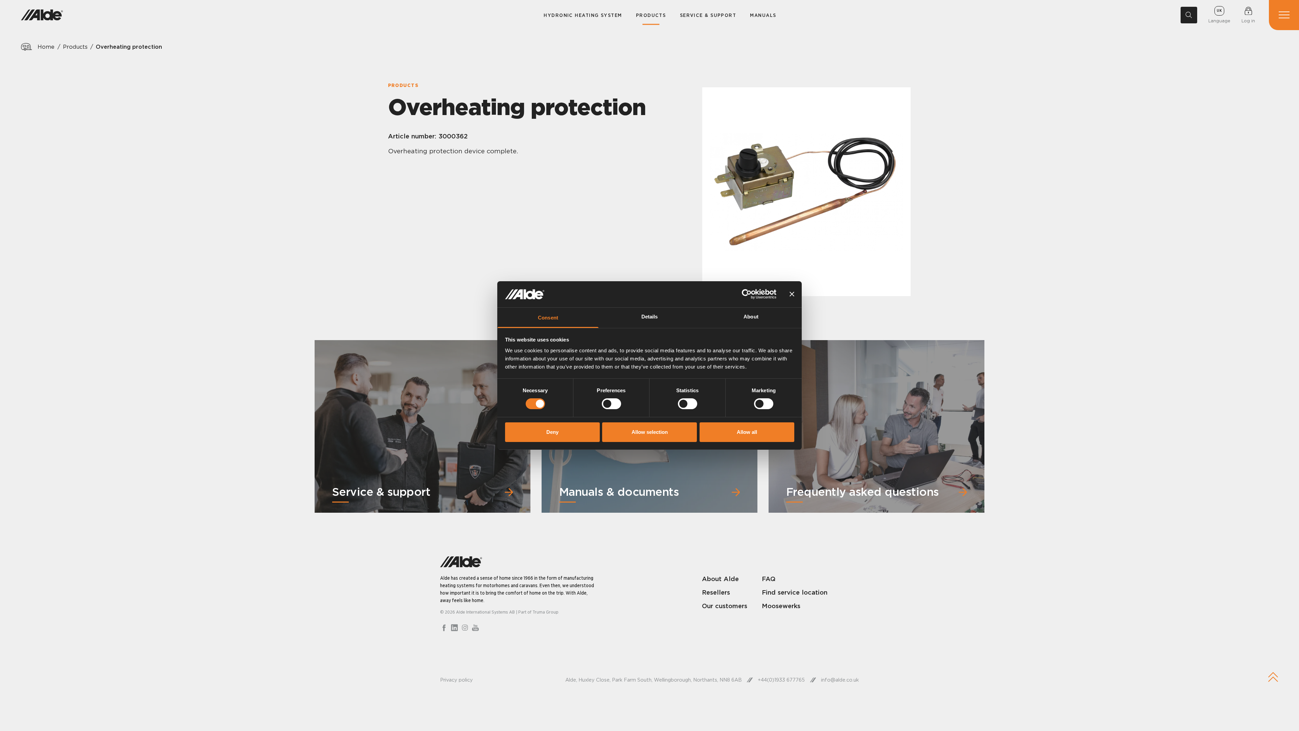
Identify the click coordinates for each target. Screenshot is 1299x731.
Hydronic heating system (583, 15)
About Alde (720, 579)
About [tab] (751, 316)
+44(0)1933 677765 (781, 680)
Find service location (794, 592)
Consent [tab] (548, 317)
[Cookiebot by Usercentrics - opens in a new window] (746, 294)
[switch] (611, 403)
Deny (552, 432)
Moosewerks (781, 606)
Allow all (747, 432)
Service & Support (708, 15)
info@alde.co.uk (840, 680)
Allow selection (650, 432)
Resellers (716, 592)
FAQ (768, 579)
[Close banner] (792, 294)
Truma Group (545, 612)
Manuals (763, 15)
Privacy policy (456, 680)
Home (46, 46)
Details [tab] (649, 316)
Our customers (724, 606)
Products (651, 15)
